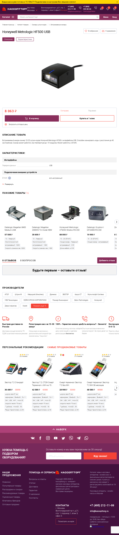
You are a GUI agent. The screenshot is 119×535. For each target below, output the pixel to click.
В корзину (34, 118)
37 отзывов (51, 356)
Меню (105, 17)
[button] (116, 222)
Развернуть (9, 184)
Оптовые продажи (10, 504)
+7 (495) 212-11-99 (72, 7)
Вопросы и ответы (37, 479)
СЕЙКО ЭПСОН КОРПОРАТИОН (35, 300)
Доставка (33, 486)
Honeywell (98, 300)
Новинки (6, 482)
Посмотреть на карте (66, 521)
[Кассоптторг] (14, 9)
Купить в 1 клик (87, 118)
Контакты (33, 498)
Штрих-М (18, 294)
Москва (31, 10)
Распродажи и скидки (12, 489)
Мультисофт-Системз (96, 294)
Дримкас (53, 294)
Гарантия (33, 490)
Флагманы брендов (11, 500)
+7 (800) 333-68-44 (87, 7)
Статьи (32, 483)
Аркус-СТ (78, 294)
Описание (8, 39)
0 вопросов (28, 260)
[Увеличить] (59, 76)
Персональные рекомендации (22, 347)
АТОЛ (7, 294)
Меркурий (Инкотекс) (36, 294)
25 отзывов (23, 356)
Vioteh (25, 306)
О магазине (34, 494)
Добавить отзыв (107, 260)
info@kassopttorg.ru (74, 11)
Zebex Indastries (11, 306)
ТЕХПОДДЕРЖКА (89, 11)
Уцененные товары (11, 497)
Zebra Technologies (81, 300)
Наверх (61, 429)
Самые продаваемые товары (66, 347)
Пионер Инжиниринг (60, 300)
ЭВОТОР (66, 294)
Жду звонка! (100, 456)
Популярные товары (11, 486)
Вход (114, 17)
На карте (64, 10)
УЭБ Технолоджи (11, 300)
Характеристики (25, 39)
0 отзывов (9, 260)
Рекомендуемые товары (13, 493)
